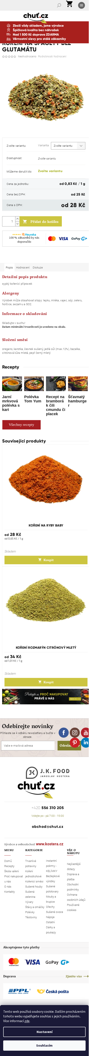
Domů (8, 861)
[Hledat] (59, 5)
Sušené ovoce (54, 912)
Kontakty (9, 892)
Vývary (29, 902)
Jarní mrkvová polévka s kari (11, 403)
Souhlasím (44, 1045)
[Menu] (82, 5)
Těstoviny (31, 917)
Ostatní (50, 922)
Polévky (29, 912)
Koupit (48, 560)
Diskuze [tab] (38, 267)
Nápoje (50, 917)
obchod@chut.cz (47, 826)
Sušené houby (33, 886)
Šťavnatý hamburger (77, 401)
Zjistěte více (74, 977)
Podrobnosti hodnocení (52, 56)
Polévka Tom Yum (32, 399)
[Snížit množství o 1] (17, 223)
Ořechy (50, 907)
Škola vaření (11, 871)
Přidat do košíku (44, 222)
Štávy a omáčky (34, 907)
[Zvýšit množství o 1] (17, 218)
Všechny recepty (21, 425)
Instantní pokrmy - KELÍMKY (51, 866)
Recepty (9, 866)
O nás (7, 886)
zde (27, 1021)
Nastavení (44, 1032)
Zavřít (24, 257)
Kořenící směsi (34, 881)
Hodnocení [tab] (23, 267)
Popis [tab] (9, 267)
